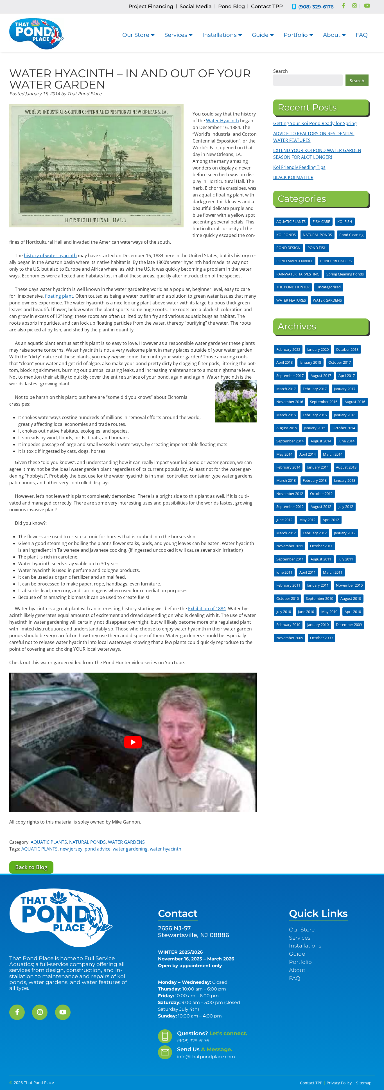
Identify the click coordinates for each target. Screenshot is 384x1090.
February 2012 (315, 532)
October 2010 (287, 598)
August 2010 (350, 598)
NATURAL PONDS (87, 842)
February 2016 (315, 414)
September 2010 (319, 598)
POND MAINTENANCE (294, 260)
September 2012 (290, 506)
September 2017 (290, 375)
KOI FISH (344, 221)
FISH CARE (321, 221)
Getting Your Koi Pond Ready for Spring (315, 123)
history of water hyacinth (50, 255)
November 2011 (289, 545)
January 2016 (344, 414)
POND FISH (317, 247)
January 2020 (318, 349)
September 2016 (323, 401)
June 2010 (306, 611)
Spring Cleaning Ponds (345, 274)
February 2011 (288, 585)
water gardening (130, 849)
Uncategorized (329, 287)
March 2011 (332, 572)
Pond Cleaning (351, 234)
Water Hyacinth (222, 120)
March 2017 (286, 388)
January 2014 (318, 467)
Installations (219, 34)
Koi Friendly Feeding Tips (299, 167)
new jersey (71, 849)
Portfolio (296, 34)
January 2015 (314, 427)
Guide (260, 34)
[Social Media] (343, 6)
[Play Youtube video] (133, 742)
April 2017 (346, 375)
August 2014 (321, 441)
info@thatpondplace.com (206, 1056)
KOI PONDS (286, 234)
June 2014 (346, 441)
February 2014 (288, 467)
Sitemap (364, 1083)
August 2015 (286, 427)
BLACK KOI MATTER (293, 177)
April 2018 (284, 362)
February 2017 (315, 388)
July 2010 (283, 611)
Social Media (196, 6)
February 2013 (315, 480)
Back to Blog (31, 867)
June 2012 (284, 519)
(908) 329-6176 (316, 7)
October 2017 (339, 362)
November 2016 (289, 401)
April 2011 (307, 572)
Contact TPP (267, 6)
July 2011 (345, 559)
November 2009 (289, 637)
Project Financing (150, 6)
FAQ (362, 34)
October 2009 (321, 637)
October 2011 (321, 545)
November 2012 (289, 493)
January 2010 (318, 624)
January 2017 (344, 388)
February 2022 (288, 349)
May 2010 (329, 611)
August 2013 (346, 467)
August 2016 (355, 401)
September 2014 (290, 441)
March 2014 (332, 454)
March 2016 (286, 414)
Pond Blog (231, 6)
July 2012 (345, 506)
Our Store (135, 34)
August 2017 (321, 375)
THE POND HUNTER (293, 287)
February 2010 (288, 624)
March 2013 (286, 480)
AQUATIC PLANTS (49, 842)
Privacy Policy (339, 1083)
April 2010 (353, 611)
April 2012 (331, 519)
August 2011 (321, 559)
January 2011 (318, 585)
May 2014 (284, 454)
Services (175, 34)
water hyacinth (165, 849)
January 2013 (344, 480)
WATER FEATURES (291, 300)
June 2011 (284, 572)
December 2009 (349, 624)
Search (280, 71)
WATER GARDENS (126, 842)
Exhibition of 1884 (207, 608)
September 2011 (290, 559)
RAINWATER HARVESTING (297, 274)
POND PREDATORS (336, 260)
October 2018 (347, 349)
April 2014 (307, 454)
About (331, 34)
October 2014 (344, 427)
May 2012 (307, 519)
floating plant (59, 296)
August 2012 (321, 506)
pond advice (97, 849)
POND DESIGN (288, 247)
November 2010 (349, 585)
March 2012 (286, 532)
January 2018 (310, 362)
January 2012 (344, 532)
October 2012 (321, 493)
